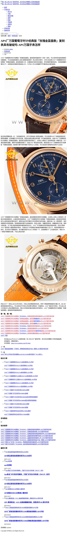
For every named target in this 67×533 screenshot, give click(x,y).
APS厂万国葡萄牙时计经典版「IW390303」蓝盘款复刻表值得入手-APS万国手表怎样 (27, 438)
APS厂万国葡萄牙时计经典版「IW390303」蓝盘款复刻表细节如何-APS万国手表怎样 (27, 436)
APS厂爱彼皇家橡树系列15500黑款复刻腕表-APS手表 (24, 511)
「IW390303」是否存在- (28, 331)
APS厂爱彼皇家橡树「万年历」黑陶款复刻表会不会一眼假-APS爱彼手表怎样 (24, 349)
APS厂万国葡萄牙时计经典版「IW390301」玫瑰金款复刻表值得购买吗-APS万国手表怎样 (28, 433)
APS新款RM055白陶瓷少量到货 (16, 493)
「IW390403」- (25, 328)
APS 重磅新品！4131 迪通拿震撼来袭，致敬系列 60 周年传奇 (26, 502)
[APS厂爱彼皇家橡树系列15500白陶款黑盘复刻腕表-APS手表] (23, 517)
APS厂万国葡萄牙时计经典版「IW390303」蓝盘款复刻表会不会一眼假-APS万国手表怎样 (28, 440)
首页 (5, 7)
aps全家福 (8, 465)
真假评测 (7, 30)
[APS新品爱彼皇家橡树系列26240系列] (16, 452)
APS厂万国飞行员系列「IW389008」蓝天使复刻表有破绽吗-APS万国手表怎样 (25, 444)
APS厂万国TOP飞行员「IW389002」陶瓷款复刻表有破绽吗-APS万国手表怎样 (25, 442)
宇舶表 (10, 22)
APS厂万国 (4, 335)
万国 (9, 13)
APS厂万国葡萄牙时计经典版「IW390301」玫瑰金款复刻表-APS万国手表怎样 (25, 431)
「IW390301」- (27, 316)
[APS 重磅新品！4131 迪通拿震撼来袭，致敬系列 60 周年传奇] (23, 498)
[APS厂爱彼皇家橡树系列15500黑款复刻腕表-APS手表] (21, 507)
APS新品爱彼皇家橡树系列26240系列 (18, 456)
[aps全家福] (8, 461)
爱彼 (9, 26)
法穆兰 (10, 24)
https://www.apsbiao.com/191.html (20, 343)
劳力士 (10, 11)
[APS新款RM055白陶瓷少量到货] (14, 489)
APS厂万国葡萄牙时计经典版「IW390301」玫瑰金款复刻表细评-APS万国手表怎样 (26, 429)
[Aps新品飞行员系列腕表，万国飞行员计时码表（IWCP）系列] (23, 470)
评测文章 (7, 28)
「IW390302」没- (25, 333)
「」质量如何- (26, 318)
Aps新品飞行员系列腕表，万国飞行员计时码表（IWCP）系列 (27, 474)
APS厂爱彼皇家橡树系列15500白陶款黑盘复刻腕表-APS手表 (26, 521)
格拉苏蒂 (10, 16)
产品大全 (7, 9)
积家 (9, 20)
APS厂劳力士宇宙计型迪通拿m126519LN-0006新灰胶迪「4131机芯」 (22, 354)
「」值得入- (26, 323)
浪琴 (9, 18)
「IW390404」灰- (26, 326)
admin (11, 49)
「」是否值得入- (27, 321)
